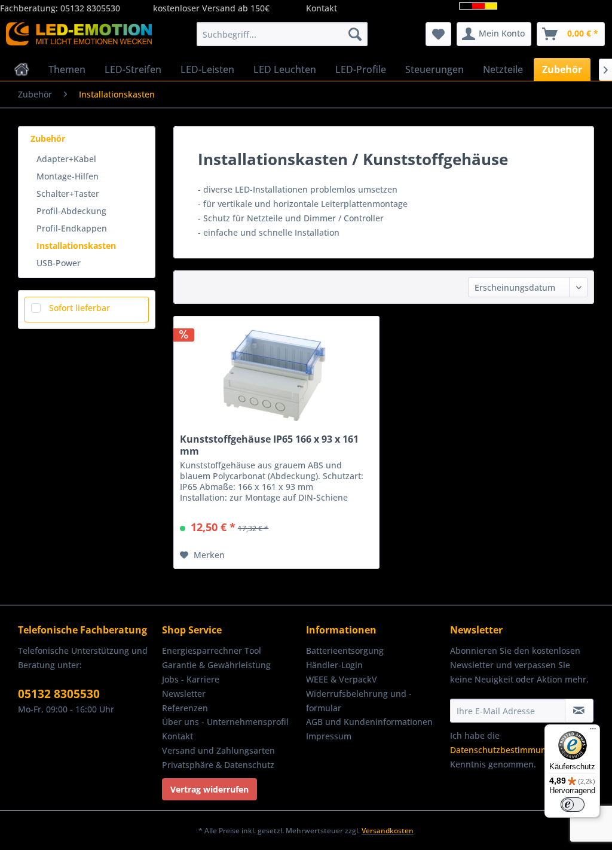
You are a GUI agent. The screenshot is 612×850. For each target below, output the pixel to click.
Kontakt (321, 8)
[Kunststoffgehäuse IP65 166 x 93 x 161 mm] (276, 376)
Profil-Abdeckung (71, 211)
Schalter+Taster (67, 193)
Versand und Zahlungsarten (218, 750)
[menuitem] (282, 34)
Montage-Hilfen (67, 176)
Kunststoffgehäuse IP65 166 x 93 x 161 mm (269, 445)
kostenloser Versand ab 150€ (211, 8)
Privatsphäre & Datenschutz (218, 764)
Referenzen (185, 708)
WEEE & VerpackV (341, 679)
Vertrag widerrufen (209, 789)
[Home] (22, 69)
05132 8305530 (90, 8)
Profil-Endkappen (71, 228)
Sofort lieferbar (79, 307)
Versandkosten (388, 830)
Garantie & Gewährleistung (216, 665)
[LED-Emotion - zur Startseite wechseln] (79, 37)
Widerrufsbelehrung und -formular (359, 701)
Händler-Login (334, 665)
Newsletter (184, 693)
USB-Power (58, 263)
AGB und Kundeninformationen (369, 721)
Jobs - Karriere (190, 679)
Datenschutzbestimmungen (505, 749)
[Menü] (593, 731)
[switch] (573, 804)
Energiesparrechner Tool (211, 650)
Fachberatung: (30, 8)
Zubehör (47, 138)
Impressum (328, 736)
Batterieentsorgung (345, 650)
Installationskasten (76, 245)
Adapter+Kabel (66, 158)
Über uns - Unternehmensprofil (225, 721)
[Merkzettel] (438, 34)
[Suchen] (355, 34)
